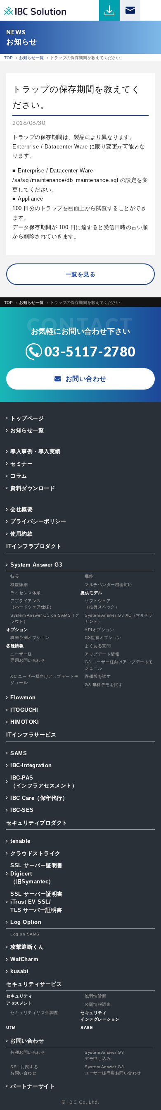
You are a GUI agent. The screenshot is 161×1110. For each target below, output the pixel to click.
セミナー (21, 464)
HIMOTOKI (24, 722)
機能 (89, 576)
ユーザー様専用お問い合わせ (27, 657)
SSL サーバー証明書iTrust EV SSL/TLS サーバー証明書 (36, 902)
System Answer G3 (36, 565)
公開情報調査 (98, 1004)
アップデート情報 (102, 654)
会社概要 (21, 509)
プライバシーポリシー (38, 521)
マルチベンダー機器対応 (109, 584)
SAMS (18, 753)
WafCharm (24, 959)
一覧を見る (81, 274)
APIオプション (99, 629)
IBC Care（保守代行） (39, 798)
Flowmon (23, 697)
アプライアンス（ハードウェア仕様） (32, 603)
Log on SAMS (25, 934)
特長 (14, 576)
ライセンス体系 (25, 593)
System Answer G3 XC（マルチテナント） (119, 618)
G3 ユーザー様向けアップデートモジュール (119, 665)
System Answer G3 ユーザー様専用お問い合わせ (113, 1070)
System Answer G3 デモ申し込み (104, 1055)
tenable (20, 841)
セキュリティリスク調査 (34, 1012)
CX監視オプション (103, 637)
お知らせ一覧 (27, 430)
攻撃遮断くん (27, 947)
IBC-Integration (31, 765)
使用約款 (21, 534)
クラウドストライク (35, 853)
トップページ (27, 418)
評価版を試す (98, 676)
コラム (18, 476)
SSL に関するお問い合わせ (24, 1070)
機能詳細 (19, 584)
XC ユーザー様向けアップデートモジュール (44, 679)
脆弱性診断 (96, 996)
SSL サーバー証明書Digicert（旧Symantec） (36, 873)
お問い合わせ (27, 1041)
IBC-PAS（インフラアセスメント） (43, 782)
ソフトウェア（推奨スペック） (102, 603)
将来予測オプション (30, 637)
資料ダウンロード (32, 488)
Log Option (25, 922)
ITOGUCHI (24, 710)
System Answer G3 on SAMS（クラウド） (44, 618)
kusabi (19, 971)
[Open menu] (150, 10)
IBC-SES (22, 810)
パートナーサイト (32, 1086)
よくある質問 (98, 646)
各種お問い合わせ (27, 1052)
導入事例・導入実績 (35, 451)
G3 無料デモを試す (104, 684)
